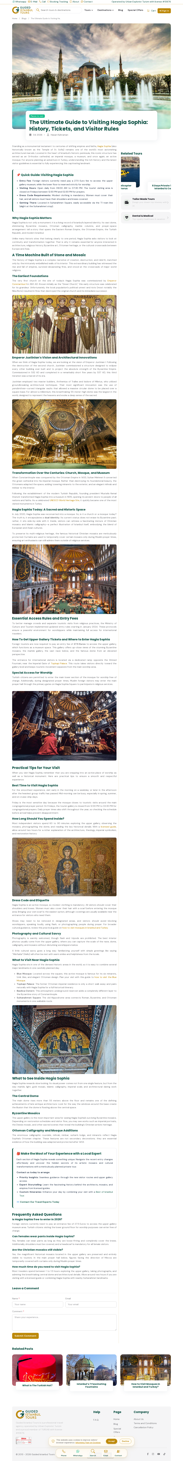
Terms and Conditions (145, 1423)
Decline (125, 1441)
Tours (87, 10)
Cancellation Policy (143, 1427)
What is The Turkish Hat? (37, 1385)
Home (14, 18)
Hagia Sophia (104, 146)
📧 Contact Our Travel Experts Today (38, 1201)
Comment (18, 1311)
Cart (153, 10)
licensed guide (108, 826)
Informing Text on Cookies (88, 1442)
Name (16, 1298)
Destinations (104, 10)
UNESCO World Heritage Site (64, 500)
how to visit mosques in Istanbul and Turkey (85, 927)
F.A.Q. (96, 1419)
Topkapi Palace (59, 663)
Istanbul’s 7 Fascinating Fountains (91, 1385)
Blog (120, 10)
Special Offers (135, 10)
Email (68, 1298)
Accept (111, 1441)
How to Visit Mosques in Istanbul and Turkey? (145, 1385)
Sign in (165, 11)
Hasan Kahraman (59, 134)
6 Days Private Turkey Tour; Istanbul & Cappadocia (146, 187)
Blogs (24, 18)
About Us (139, 1419)
